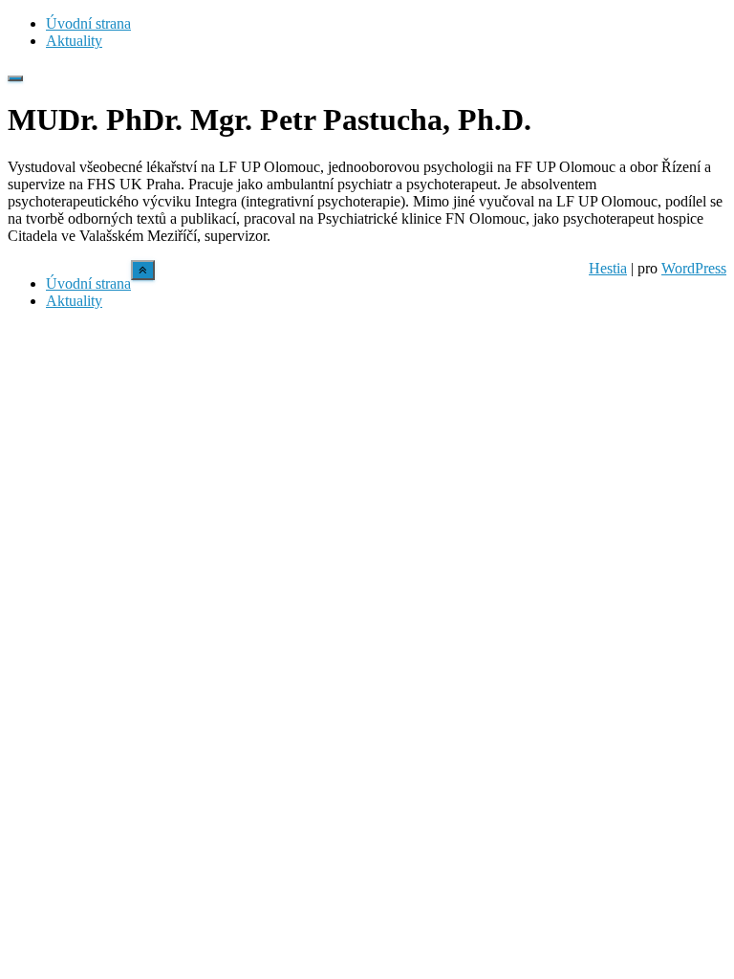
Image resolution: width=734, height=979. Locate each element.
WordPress (693, 268)
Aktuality (74, 41)
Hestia (608, 268)
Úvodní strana (88, 23)
